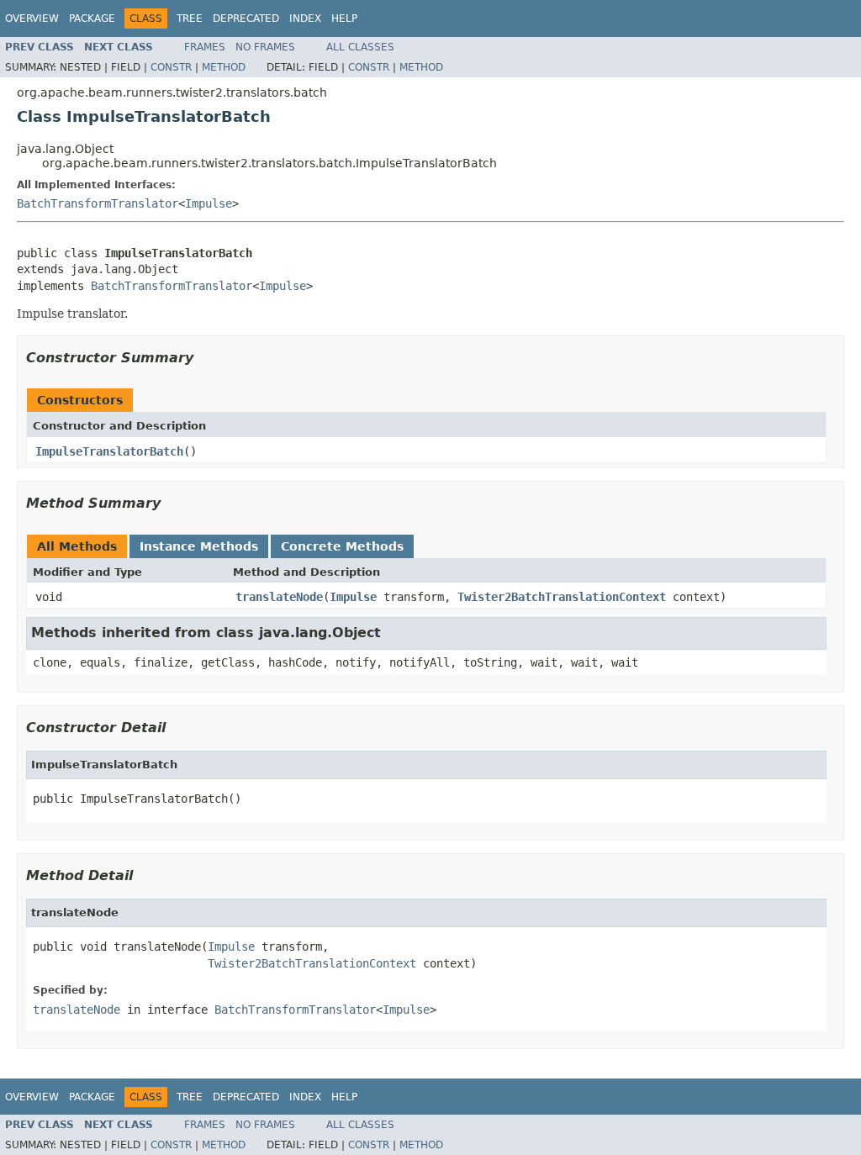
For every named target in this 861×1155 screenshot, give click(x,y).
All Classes (360, 47)
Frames (204, 47)
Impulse (208, 203)
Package (92, 18)
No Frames (265, 47)
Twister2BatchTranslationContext (561, 597)
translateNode (279, 597)
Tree (190, 18)
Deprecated (246, 18)
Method (224, 67)
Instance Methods (199, 546)
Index (305, 18)
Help (344, 18)
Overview (32, 18)
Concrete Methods (342, 546)
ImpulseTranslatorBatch (109, 451)
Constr (171, 67)
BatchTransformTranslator (97, 203)
